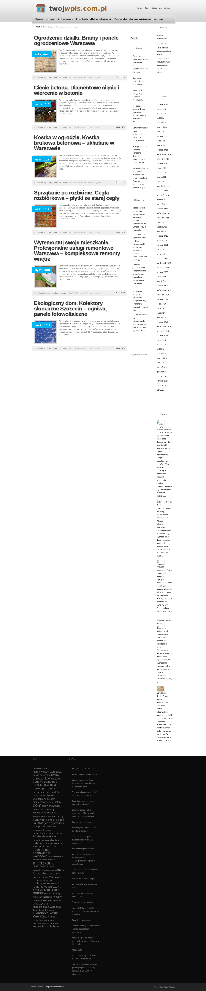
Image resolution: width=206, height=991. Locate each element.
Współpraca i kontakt (161, 8)
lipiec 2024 (161, 168)
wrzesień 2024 (163, 159)
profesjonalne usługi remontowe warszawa (47, 885)
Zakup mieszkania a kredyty (83, 879)
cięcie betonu (39, 795)
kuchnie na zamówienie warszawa (41, 853)
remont (38, 893)
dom (37, 805)
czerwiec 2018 (163, 345)
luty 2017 (160, 390)
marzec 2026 (162, 127)
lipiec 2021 (161, 250)
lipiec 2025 (161, 141)
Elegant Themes (169, 987)
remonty (48, 893)
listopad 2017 (162, 376)
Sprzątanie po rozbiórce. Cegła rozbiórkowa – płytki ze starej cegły (76, 195)
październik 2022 (164, 213)
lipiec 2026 (161, 109)
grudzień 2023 (163, 186)
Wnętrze (39, 27)
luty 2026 (160, 132)
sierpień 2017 (162, 381)
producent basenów (42, 880)
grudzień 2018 (163, 317)
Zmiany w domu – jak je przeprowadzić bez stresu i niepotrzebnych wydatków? (83, 813)
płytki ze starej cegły (46, 889)
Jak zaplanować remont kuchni (84, 774)
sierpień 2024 (162, 163)
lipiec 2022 (161, 222)
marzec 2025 (162, 145)
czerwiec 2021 (163, 254)
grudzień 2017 (163, 372)
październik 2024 (164, 154)
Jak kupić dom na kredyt (82, 822)
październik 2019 (164, 290)
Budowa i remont (65, 19)
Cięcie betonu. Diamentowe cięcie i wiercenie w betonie (76, 90)
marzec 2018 (162, 358)
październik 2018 (164, 327)
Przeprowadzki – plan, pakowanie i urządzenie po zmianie (138, 19)
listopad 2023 (162, 191)
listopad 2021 (162, 236)
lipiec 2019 (161, 304)
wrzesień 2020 (163, 268)
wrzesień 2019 (163, 295)
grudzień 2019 (163, 281)
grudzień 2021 (163, 231)
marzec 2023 (162, 200)
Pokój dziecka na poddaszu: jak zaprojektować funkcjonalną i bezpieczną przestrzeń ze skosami (164, 633)
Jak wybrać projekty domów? (83, 769)
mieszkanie (44, 862)
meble (50, 856)
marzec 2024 (162, 177)
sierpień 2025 (162, 136)
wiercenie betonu (51, 926)
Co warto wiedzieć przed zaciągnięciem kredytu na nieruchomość (140, 134)
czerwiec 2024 (163, 173)
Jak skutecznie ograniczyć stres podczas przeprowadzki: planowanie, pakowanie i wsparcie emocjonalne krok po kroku (140, 247)
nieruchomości (41, 866)
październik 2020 (164, 263)
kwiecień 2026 (163, 123)
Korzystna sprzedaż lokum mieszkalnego (139, 81)
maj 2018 (160, 349)
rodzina (58, 900)
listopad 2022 (162, 209)
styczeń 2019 (162, 313)
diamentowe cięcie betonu (47, 802)
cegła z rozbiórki (52, 792)
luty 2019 (160, 308)
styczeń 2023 (162, 204)
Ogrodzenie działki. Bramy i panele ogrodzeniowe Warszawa (76, 40)
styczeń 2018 (162, 367)
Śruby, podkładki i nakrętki (82, 902)
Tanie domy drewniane (43, 910)
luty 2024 (160, 182)
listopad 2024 (162, 150)
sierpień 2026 (162, 105)
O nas (146, 8)
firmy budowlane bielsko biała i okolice (48, 819)
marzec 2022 (162, 227)
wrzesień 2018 (163, 331)
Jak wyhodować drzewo (81, 920)
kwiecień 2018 (163, 354)
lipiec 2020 (161, 277)
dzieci (54, 816)
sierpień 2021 (162, 245)
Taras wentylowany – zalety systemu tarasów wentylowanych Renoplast (85, 911)
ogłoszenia (49, 870)
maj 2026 (160, 118)
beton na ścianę (42, 775)
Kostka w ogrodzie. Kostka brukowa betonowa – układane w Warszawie (74, 142)
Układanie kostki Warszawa (46, 914)
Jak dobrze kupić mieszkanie (83, 849)
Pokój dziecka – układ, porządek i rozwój (93, 19)
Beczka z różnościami (44, 19)
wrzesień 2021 (163, 240)
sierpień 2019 (162, 299)
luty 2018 (160, 363)
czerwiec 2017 (163, 385)
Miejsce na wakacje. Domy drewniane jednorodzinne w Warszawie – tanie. (83, 783)
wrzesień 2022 (163, 218)
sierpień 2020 (162, 272)
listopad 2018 (162, 322)
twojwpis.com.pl (47, 77)
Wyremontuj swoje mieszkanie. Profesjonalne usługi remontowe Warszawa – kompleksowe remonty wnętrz (77, 250)
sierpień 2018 (162, 336)
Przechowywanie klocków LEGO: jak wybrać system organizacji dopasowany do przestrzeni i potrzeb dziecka (164, 438)
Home (139, 8)
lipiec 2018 (161, 340)
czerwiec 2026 (163, 114)
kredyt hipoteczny (44, 846)
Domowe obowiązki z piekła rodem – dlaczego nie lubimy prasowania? (86, 929)
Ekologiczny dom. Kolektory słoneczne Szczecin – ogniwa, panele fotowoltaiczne (70, 308)
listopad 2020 (162, 259)
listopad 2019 (162, 286)
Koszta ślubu (77, 950)
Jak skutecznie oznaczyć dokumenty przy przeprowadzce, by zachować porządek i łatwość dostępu (140, 300)
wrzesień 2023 (163, 195)
